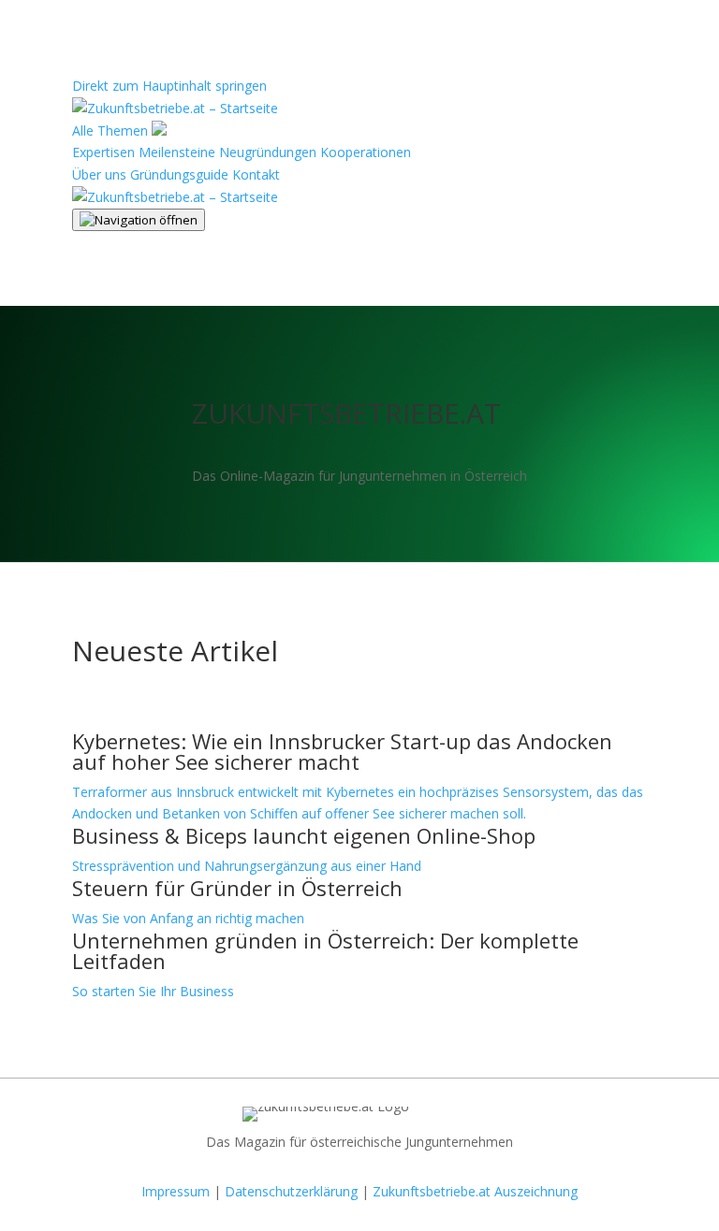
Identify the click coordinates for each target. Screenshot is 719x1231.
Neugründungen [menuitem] (267, 152)
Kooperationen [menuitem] (365, 152)
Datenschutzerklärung (291, 1191)
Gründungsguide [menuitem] (179, 174)
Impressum (175, 1191)
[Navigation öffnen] (138, 220)
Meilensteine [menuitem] (177, 152)
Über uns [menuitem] (99, 174)
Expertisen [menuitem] (103, 152)
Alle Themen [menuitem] (112, 130)
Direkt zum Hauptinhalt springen (169, 85)
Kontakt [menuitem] (256, 174)
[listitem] (359, 778)
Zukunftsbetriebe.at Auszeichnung (475, 1191)
